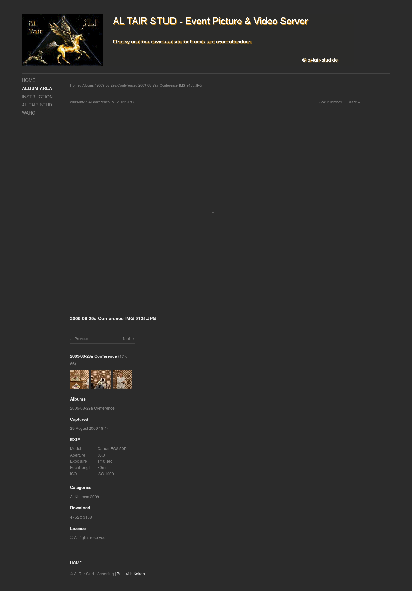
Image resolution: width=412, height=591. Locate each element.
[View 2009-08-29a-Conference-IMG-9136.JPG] (122, 385)
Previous (81, 338)
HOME (28, 80)
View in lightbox (330, 101)
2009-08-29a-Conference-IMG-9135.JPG (170, 85)
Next (126, 338)
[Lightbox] (215, 310)
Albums (88, 85)
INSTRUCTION (37, 96)
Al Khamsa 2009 (84, 496)
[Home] (188, 40)
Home (75, 85)
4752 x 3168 (81, 517)
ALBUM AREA (37, 88)
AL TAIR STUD (37, 104)
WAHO (28, 112)
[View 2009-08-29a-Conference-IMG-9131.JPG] (79, 385)
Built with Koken (131, 573)
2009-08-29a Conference (116, 85)
